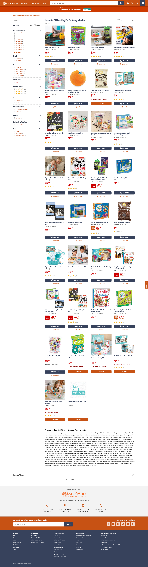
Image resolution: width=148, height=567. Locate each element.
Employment (79, 549)
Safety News (104, 542)
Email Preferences (59, 554)
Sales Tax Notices (58, 547)
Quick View (55, 64)
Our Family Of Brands (81, 538)
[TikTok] (123, 524)
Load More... (17, 52)
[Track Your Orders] (128, 3)
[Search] (121, 3)
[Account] (137, 3)
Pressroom (79, 547)
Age (14, 535)
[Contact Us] (132, 3)
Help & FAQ (57, 545)
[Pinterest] (118, 524)
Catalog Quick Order (36, 538)
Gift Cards (34, 535)
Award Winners (17, 542)
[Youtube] (128, 524)
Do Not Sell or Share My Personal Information (113, 545)
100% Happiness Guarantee (83, 535)
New (14, 540)
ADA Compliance (58, 552)
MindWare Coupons (36, 540)
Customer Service (58, 538)
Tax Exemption (58, 549)
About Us (78, 540)
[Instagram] (133, 524)
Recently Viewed (18, 475)
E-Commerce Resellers (106, 547)
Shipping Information (59, 540)
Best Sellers (16, 545)
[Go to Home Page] (14, 15)
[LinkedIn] (113, 524)
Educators (16, 547)
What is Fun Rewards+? (60, 556)
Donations (79, 542)
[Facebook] (108, 524)
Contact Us (57, 535)
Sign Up (68, 524)
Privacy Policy (104, 535)
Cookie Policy (104, 549)
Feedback (146, 285)
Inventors (78, 545)
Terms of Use (104, 538)
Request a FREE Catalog (37, 542)
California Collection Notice (108, 540)
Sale (14, 549)
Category (15, 538)
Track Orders (57, 542)
